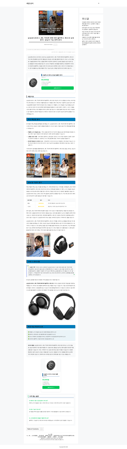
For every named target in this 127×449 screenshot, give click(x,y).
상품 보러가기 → (57, 88)
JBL (29, 435)
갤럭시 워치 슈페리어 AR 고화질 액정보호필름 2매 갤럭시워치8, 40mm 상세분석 (91, 43)
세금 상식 (29, 3)
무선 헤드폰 (41, 435)
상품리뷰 (49, 436)
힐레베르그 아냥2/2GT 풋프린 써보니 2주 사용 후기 (51, 438)
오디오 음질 (60, 436)
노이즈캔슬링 (34, 435)
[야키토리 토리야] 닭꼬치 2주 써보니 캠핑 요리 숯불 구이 (52, 439)
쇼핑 (51, 434)
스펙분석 (54, 436)
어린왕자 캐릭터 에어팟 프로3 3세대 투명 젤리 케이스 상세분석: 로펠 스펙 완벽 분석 (91, 23)
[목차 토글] (40, 429)
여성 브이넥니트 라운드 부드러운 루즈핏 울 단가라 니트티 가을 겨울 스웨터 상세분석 (91, 33)
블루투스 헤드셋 (48, 435)
